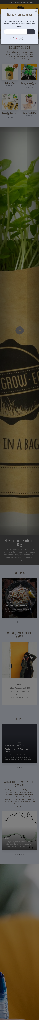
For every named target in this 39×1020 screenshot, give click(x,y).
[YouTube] (25, 38)
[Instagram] (21, 38)
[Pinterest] (16, 38)
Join (31, 32)
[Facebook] (12, 38)
